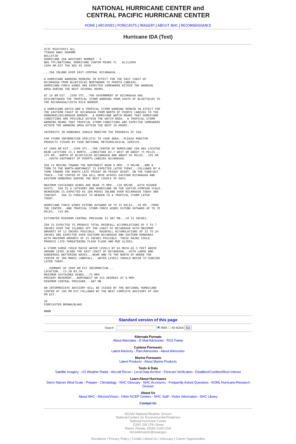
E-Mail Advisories (151, 340)
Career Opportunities (190, 439)
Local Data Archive (147, 372)
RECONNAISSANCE (196, 25)
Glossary (166, 439)
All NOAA (178, 327)
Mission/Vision (108, 396)
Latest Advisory (122, 351)
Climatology (108, 382)
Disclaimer (98, 439)
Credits (137, 439)
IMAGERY (147, 25)
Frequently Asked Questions (189, 382)
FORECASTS (127, 25)
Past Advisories (147, 351)
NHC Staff (161, 396)
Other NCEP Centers (136, 396)
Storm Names (56, 382)
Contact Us (148, 403)
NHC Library (209, 396)
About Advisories (173, 351)
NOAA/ (130, 414)
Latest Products (130, 361)
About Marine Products (160, 361)
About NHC (87, 396)
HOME (90, 25)
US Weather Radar (94, 372)
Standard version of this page (148, 320)
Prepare (91, 382)
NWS (164, 327)
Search (110, 327)
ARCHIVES (106, 25)
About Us (151, 439)
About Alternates (124, 340)
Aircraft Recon (121, 372)
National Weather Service (154, 414)
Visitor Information (184, 396)
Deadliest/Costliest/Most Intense (218, 372)
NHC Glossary (129, 382)
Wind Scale (75, 382)
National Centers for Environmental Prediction (148, 417)
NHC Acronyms (154, 382)
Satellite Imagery (67, 372)
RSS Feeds (175, 340)
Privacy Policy (119, 439)
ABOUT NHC (168, 25)
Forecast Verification (178, 372)
